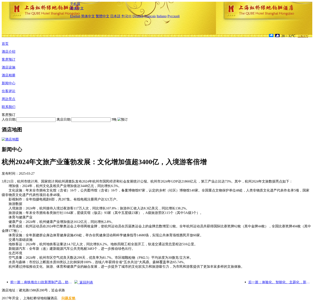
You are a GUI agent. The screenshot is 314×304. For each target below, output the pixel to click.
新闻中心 (8, 83)
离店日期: (64, 119)
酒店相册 (8, 75)
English (75, 16)
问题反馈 (68, 298)
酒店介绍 (8, 51)
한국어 (126, 16)
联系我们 (8, 107)
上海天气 (303, 36)
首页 (5, 43)
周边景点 (8, 99)
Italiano (162, 16)
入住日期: (9, 119)
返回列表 (85, 282)
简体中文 (77, 8)
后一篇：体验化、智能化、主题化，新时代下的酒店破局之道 (280, 282)
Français (150, 16)
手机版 (75, 4)
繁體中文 (102, 16)
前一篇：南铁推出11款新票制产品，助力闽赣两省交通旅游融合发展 (42, 282)
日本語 (115, 16)
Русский (173, 16)
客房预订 (8, 59)
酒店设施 (8, 67)
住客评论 (8, 91)
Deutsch (138, 16)
